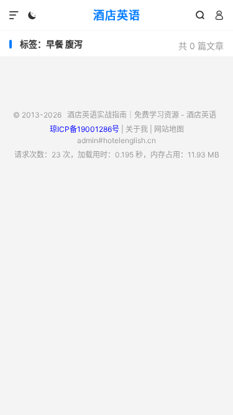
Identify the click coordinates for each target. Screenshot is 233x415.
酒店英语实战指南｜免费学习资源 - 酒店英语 (141, 114)
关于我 (137, 129)
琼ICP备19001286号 (84, 129)
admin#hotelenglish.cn (116, 140)
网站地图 (169, 129)
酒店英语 (116, 15)
